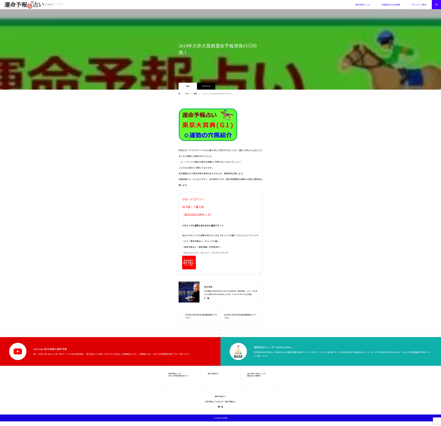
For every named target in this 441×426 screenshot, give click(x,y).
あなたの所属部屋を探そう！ (178, 376)
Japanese (49, 4)
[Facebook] (205, 298)
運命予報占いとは (174, 373)
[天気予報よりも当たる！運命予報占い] (24, 5)
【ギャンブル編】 (227, 235)
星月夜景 (208, 286)
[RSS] (222, 407)
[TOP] (220, 333)
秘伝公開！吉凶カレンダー (257, 373)
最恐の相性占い (213, 373)
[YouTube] (208, 298)
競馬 (187, 86)
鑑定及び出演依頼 (253, 376)
